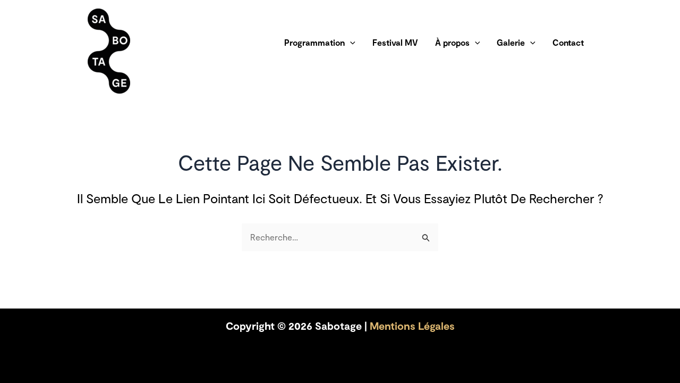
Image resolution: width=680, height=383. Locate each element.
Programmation (314, 42)
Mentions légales (412, 325)
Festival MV (395, 42)
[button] (350, 42)
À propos (452, 42)
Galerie (511, 42)
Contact (568, 42)
